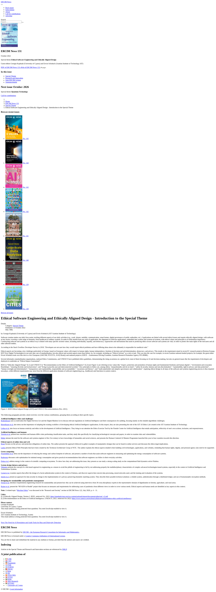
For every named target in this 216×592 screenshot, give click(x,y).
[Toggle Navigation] (2, 4)
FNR (9, 565)
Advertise (8, 16)
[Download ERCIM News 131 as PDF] (9, 46)
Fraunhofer (12, 563)
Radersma (4, 457)
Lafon (3, 448)
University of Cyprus (15, 585)
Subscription (9, 10)
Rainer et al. (5, 486)
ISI (9, 573)
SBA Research (13, 581)
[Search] (23, 22)
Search (3, 20)
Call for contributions (12, 14)
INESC (10, 569)
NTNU (10, 577)
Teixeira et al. (5, 434)
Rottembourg (5, 421)
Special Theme (10, 76)
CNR (9, 559)
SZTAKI (11, 583)
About (7, 12)
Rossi (3, 444)
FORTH (11, 567)
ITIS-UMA (12, 575)
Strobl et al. (5, 477)
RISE (10, 579)
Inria (9, 571)
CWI (9, 561)
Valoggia (4, 467)
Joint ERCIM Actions (13, 80)
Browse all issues (7, 313)
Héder (3, 438)
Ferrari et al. (5, 483)
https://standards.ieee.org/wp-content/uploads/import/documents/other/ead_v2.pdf (79, 496)
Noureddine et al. (7, 454)
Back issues (9, 8)
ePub (30, 67)
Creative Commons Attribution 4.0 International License (45, 536)
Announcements (11, 82)
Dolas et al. (5, 461)
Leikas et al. (5, 428)
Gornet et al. (5, 473)
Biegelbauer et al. (7, 425)
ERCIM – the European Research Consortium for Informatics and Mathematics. (51, 532)
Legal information (16, 589)
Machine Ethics (22, 490)
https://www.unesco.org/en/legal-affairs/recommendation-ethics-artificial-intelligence (101, 498)
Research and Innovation (14, 78)
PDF (10, 67)
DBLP (64, 549)
